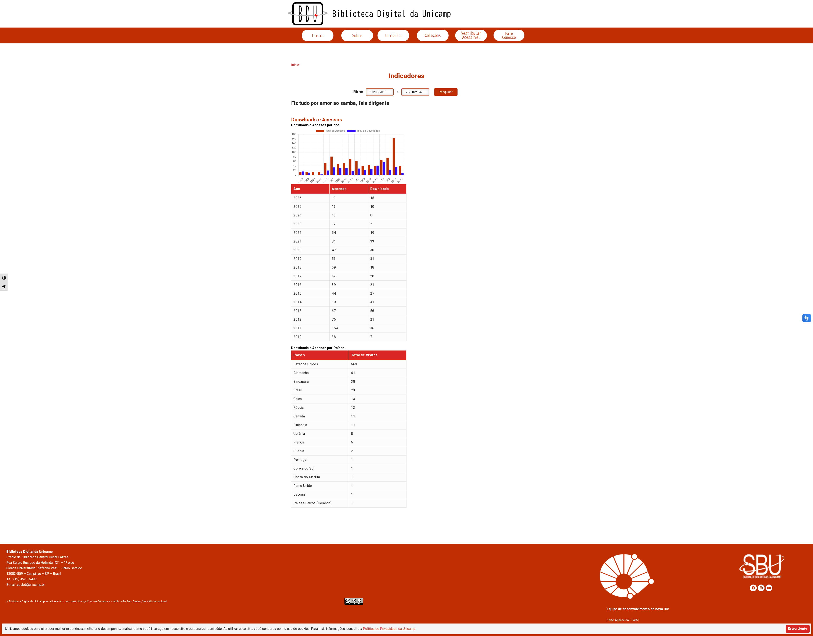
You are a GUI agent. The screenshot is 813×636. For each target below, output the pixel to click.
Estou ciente (797, 628)
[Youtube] (769, 588)
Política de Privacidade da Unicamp (389, 629)
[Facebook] (753, 588)
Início (295, 65)
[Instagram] (761, 588)
